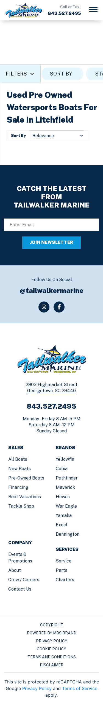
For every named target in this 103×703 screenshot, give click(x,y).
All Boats (17, 459)
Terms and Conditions (51, 657)
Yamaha (64, 515)
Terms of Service (79, 688)
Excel (61, 524)
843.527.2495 (64, 13)
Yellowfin (65, 459)
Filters (16, 74)
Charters (65, 579)
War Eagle (66, 506)
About (14, 570)
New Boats (19, 468)
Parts (61, 570)
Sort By (18, 135)
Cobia (62, 468)
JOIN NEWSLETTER (51, 242)
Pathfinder (67, 478)
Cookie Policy (51, 649)
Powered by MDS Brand (51, 633)
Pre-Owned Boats (26, 478)
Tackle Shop (21, 506)
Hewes (63, 496)
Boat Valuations (24, 496)
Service (63, 561)
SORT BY (61, 74)
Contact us (19, 589)
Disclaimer (51, 665)
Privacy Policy (51, 641)
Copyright (51, 625)
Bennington (67, 534)
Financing (18, 487)
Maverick (65, 487)
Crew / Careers (23, 579)
